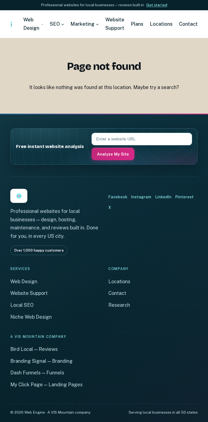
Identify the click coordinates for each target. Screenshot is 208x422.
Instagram (141, 196)
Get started (156, 5)
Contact (117, 293)
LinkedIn (163, 196)
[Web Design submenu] (42, 24)
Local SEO (22, 305)
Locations (119, 281)
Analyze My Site (113, 154)
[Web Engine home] (11, 24)
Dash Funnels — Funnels (37, 372)
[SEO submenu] (62, 24)
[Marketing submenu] (97, 24)
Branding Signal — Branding (41, 361)
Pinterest (184, 196)
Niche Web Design (31, 317)
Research (119, 305)
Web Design (23, 281)
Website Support (29, 293)
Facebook (117, 196)
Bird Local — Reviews (34, 349)
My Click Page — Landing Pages (46, 384)
